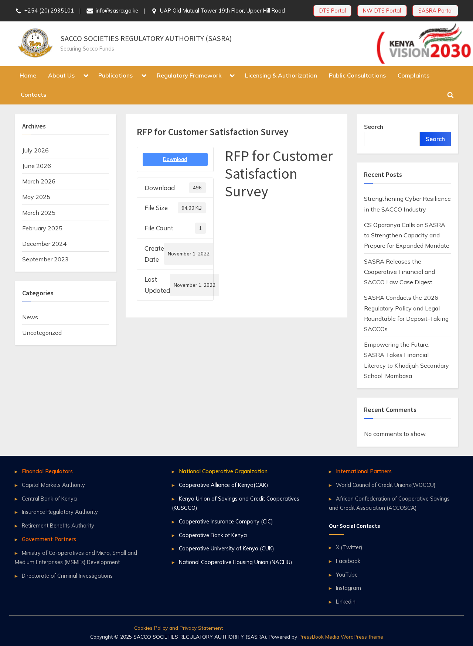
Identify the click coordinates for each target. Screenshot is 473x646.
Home (28, 75)
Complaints (413, 75)
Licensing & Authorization (281, 75)
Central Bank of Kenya (49, 498)
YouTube (347, 574)
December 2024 (44, 243)
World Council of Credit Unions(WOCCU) (385, 484)
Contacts (33, 94)
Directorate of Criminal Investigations (67, 575)
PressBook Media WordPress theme (341, 636)
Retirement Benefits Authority (58, 525)
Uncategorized (42, 332)
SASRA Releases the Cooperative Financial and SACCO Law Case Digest (399, 272)
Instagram (348, 587)
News (30, 317)
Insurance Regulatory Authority (60, 511)
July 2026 (35, 150)
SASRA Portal (435, 10)
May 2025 (36, 196)
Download (175, 159)
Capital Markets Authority (53, 484)
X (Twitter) (349, 547)
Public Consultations (357, 75)
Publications (115, 75)
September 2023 (45, 259)
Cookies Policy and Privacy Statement (178, 628)
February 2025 (42, 228)
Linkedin (345, 601)
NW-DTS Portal (382, 10)
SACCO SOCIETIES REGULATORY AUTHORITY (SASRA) (146, 38)
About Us (61, 75)
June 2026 (36, 165)
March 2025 (38, 212)
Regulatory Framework (189, 75)
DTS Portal (332, 10)
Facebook (348, 560)
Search (373, 126)
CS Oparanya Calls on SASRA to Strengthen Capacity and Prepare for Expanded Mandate (406, 235)
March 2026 (38, 181)
